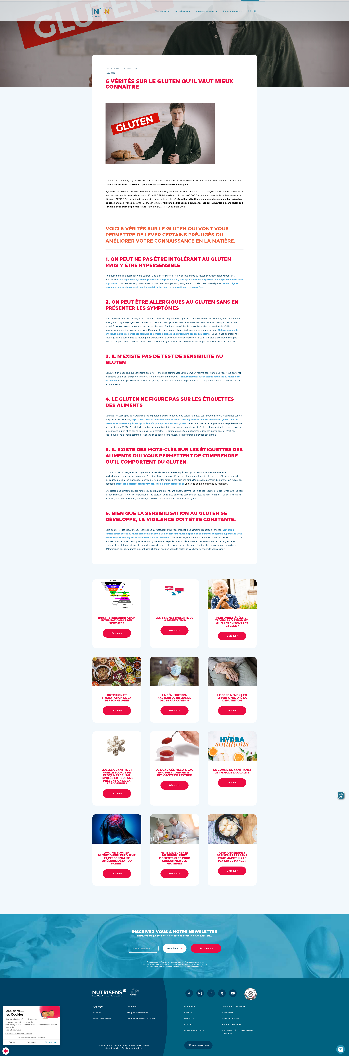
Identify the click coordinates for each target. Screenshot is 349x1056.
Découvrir (117, 633)
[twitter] (222, 993)
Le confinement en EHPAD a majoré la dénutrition (232, 697)
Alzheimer (97, 1012)
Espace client (250, 3)
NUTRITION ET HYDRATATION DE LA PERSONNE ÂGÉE (116, 697)
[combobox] (174, 948)
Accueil (109, 69)
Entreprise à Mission (233, 1006)
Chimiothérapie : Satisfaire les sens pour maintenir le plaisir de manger (232, 857)
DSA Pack (189, 1018)
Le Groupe (189, 1006)
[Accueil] (109, 13)
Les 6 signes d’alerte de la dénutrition (174, 619)
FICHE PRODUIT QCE (194, 1030)
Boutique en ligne (200, 1045)
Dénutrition (132, 1006)
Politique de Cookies (132, 1048)
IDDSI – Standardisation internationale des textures (117, 620)
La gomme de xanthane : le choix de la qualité (232, 771)
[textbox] (174, 948)
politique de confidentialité (191, 966)
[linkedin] (211, 993)
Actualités (228, 1012)
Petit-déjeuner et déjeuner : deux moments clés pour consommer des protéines (174, 858)
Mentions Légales (126, 1045)
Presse (188, 1012)
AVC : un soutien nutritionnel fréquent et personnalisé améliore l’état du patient (117, 858)
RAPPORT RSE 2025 (231, 1024)
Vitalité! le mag (230, 3)
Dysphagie (97, 1006)
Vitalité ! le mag (121, 69)
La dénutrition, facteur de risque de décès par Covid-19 (174, 697)
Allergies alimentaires (137, 1012)
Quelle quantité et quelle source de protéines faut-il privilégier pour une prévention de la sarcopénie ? (117, 776)
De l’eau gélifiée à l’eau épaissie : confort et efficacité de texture (174, 772)
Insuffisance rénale (101, 1018)
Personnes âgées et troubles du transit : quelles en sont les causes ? (232, 622)
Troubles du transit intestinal (141, 1018)
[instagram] (200, 993)
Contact (205, 3)
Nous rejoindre (230, 1018)
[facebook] (189, 993)
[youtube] (233, 993)
